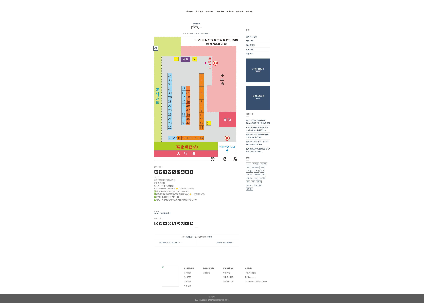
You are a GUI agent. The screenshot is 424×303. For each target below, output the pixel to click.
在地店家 (230, 11)
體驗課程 (249, 189)
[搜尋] (260, 11)
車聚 (260, 185)
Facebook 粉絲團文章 (162, 213)
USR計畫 (255, 164)
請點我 (209, 237)
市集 (262, 171)
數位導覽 (199, 11)
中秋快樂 (263, 164)
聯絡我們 (249, 11)
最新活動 (209, 11)
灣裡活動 (262, 178)
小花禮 (257, 171)
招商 (263, 174)
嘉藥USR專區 (251, 37)
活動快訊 (249, 178)
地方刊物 (189, 11)
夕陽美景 (249, 171)
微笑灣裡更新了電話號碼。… (170, 243)
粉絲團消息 (196, 23)
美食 (253, 182)
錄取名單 (249, 54)
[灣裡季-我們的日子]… (225, 243)
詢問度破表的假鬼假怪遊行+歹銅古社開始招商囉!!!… (258, 150)
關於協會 (239, 11)
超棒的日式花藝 (252, 185)
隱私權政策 (211, 297)
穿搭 (248, 182)
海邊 (256, 178)
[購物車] (269, 11)
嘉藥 (262, 167)
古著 (248, 167)
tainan (249, 164)
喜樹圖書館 (255, 167)
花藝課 (259, 182)
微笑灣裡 (257, 174)
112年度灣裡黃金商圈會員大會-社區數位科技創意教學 (257, 129)
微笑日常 (249, 174)
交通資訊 (220, 11)
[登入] (264, 11)
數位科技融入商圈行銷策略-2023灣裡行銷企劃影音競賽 (258, 122)
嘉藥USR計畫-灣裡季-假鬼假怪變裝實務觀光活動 (257, 136)
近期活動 (249, 49)
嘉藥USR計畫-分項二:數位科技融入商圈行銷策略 (257, 143)
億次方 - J (207, 33)
